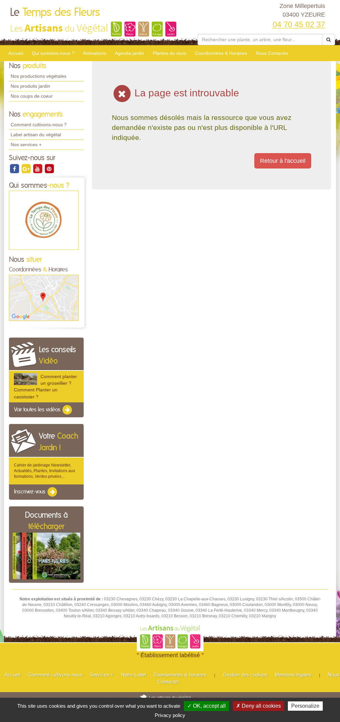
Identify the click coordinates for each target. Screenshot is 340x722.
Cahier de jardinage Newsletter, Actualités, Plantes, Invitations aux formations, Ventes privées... (44, 471)
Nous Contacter (272, 53)
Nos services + (26, 144)
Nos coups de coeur (32, 96)
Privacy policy (170, 715)
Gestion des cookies (245, 674)
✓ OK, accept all (206, 706)
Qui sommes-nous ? (53, 53)
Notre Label (133, 674)
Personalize (305, 706)
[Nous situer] (44, 297)
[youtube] (38, 168)
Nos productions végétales (38, 76)
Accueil (15, 53)
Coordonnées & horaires (180, 674)
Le (55, 12)
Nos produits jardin (30, 86)
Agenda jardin (129, 53)
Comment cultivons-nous (55, 674)
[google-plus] (26, 168)
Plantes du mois (169, 53)
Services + (102, 674)
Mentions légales (293, 674)
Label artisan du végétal (36, 134)
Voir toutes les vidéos (38, 409)
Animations (94, 53)
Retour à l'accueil (282, 160)
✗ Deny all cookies (258, 706)
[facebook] (15, 168)
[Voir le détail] (25, 379)
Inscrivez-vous (30, 492)
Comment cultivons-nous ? (39, 124)
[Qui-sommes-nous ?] (44, 220)
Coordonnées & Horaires (221, 53)
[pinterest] (49, 168)
